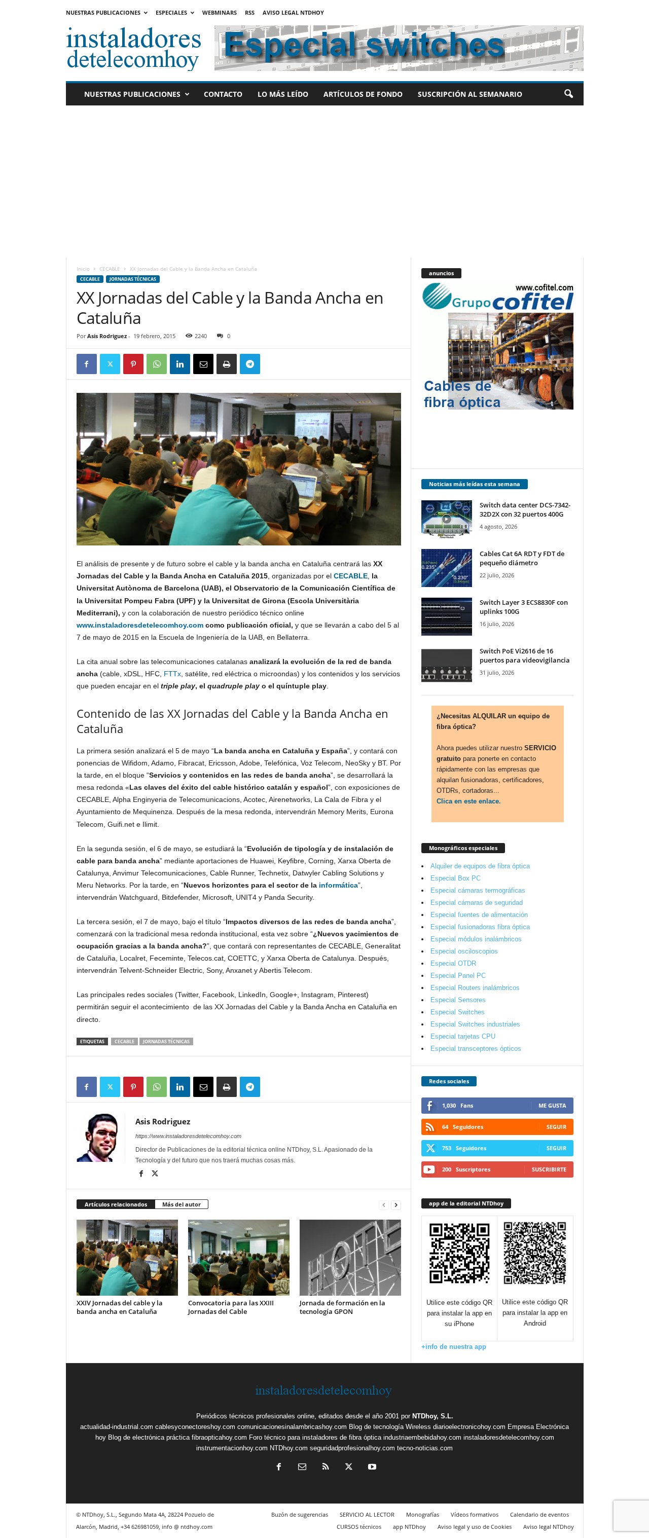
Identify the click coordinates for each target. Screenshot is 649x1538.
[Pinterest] (133, 364)
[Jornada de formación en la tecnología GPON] (350, 1258)
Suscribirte (549, 1169)
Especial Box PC (455, 878)
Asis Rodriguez (107, 336)
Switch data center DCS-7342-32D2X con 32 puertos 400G (525, 509)
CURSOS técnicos (359, 1526)
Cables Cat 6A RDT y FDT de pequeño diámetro (522, 558)
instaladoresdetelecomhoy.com (508, 1437)
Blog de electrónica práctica (149, 1437)
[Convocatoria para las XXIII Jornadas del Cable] (239, 1258)
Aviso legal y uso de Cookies (475, 1526)
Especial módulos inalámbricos (476, 939)
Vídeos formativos (474, 1514)
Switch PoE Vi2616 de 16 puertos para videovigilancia (525, 655)
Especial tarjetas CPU (462, 1036)
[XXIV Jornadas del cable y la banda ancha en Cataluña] (127, 1258)
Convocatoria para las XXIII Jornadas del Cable (231, 1307)
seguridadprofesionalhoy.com (352, 1448)
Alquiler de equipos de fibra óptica (480, 866)
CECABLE (109, 268)
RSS (250, 12)
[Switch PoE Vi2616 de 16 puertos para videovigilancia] (446, 665)
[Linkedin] (180, 364)
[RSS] (325, 1468)
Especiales (171, 12)
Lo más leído (283, 94)
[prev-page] (384, 1204)
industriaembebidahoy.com (422, 1437)
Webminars (219, 12)
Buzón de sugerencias (299, 1514)
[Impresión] (227, 364)
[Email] (203, 364)
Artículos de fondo (363, 94)
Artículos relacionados (116, 1204)
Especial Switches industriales (475, 1024)
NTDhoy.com (289, 1448)
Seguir (556, 1126)
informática (338, 885)
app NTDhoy (409, 1526)
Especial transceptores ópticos (475, 1048)
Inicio (83, 268)
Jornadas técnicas (133, 279)
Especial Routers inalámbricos (475, 988)
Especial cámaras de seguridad (476, 902)
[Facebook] (87, 364)
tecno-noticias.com (425, 1448)
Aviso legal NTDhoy (293, 12)
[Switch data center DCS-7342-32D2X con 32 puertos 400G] (446, 519)
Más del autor (181, 1204)
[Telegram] (250, 364)
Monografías (422, 1514)
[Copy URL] (273, 364)
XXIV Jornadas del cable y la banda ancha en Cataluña (120, 1307)
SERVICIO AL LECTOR (367, 1514)
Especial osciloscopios (464, 951)
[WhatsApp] (157, 364)
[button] (568, 94)
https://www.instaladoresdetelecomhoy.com (188, 1136)
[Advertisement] (325, 181)
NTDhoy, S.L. (432, 1416)
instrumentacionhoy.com (232, 1448)
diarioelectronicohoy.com (469, 1427)
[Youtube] (371, 1468)
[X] (110, 364)
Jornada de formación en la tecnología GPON (342, 1307)
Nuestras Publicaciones (103, 12)
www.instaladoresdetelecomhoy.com (140, 625)
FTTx (172, 674)
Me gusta (552, 1105)
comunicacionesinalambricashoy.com (292, 1427)
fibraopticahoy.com (219, 1437)
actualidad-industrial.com (116, 1427)
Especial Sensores (458, 1000)
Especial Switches (457, 1012)
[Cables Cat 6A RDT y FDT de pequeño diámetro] (446, 568)
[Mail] (302, 1468)
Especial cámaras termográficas (477, 890)
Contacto (223, 94)
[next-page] (396, 1204)
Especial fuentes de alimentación (479, 915)
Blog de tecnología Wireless (390, 1427)
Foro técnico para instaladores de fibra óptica (315, 1437)
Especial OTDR (453, 963)
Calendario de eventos (539, 1514)
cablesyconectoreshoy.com (195, 1427)
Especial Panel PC (458, 975)
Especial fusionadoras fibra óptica (480, 927)
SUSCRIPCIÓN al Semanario (470, 94)
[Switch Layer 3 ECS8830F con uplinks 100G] (446, 617)
